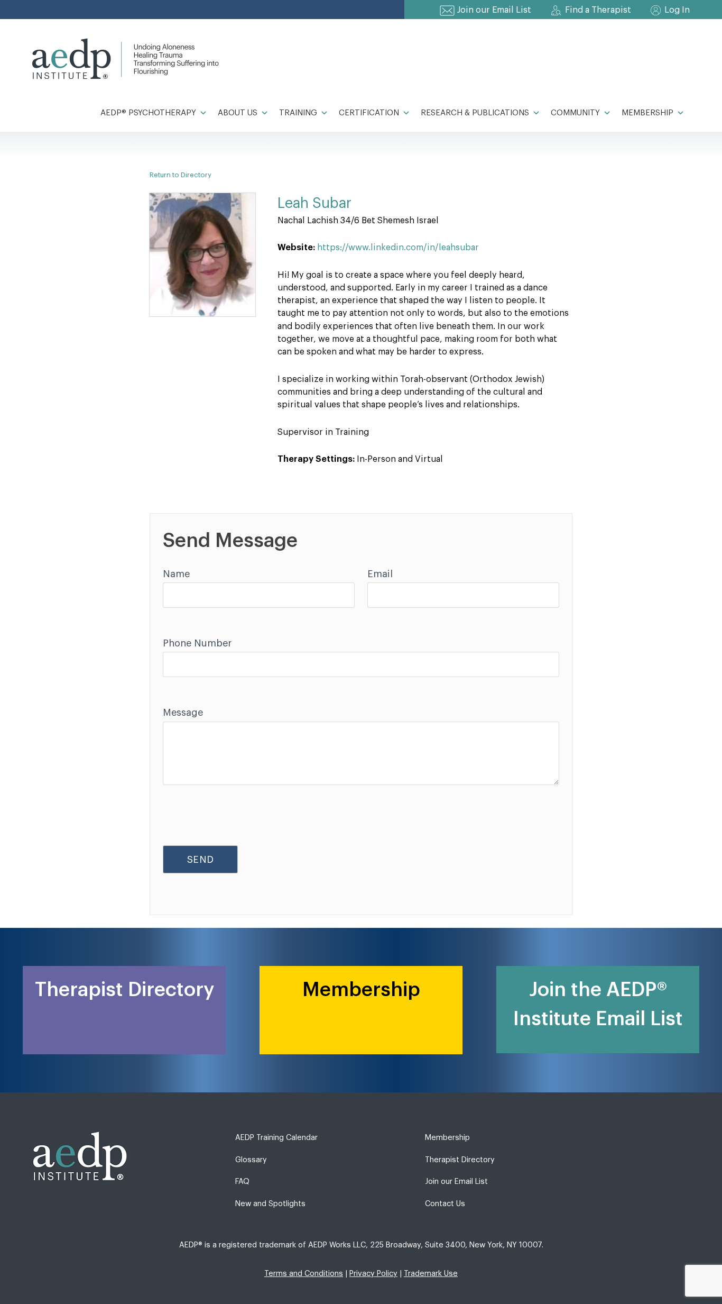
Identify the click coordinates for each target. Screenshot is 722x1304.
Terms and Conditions (303, 1274)
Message (183, 712)
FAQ (242, 1182)
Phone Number (197, 643)
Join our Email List (494, 10)
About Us (237, 113)
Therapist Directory (460, 1160)
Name (176, 574)
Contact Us (445, 1204)
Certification (369, 113)
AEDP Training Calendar (276, 1138)
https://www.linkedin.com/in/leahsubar (398, 247)
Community (575, 113)
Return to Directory (180, 174)
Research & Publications (475, 113)
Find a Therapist (598, 10)
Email (380, 574)
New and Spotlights (270, 1204)
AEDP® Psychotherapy (148, 113)
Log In (677, 10)
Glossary (251, 1160)
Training (298, 113)
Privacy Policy (373, 1274)
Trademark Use (431, 1274)
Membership (647, 113)
